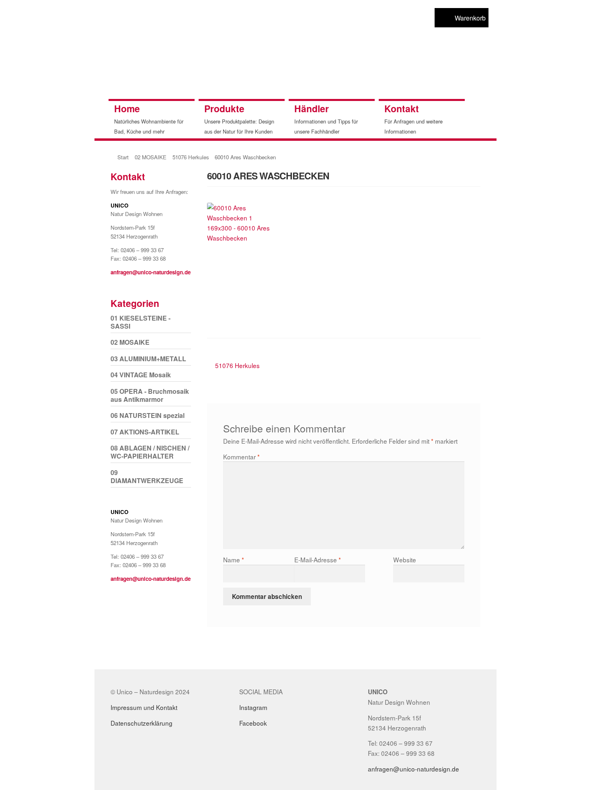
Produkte (224, 108)
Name (233, 559)
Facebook (253, 722)
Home (127, 108)
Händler (311, 108)
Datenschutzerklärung (141, 722)
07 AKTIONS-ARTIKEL (145, 431)
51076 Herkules (190, 157)
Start (123, 157)
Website (404, 559)
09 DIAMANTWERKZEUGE (147, 476)
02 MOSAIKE (150, 157)
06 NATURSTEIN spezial (148, 415)
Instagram (253, 707)
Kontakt (401, 108)
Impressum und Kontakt (144, 707)
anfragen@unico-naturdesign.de (151, 272)
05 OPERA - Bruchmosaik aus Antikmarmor (150, 395)
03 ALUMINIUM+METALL (148, 358)
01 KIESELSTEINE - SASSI (140, 322)
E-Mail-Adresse (317, 559)
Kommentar (241, 456)
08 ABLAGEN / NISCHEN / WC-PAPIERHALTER (150, 452)
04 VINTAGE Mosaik (141, 374)
